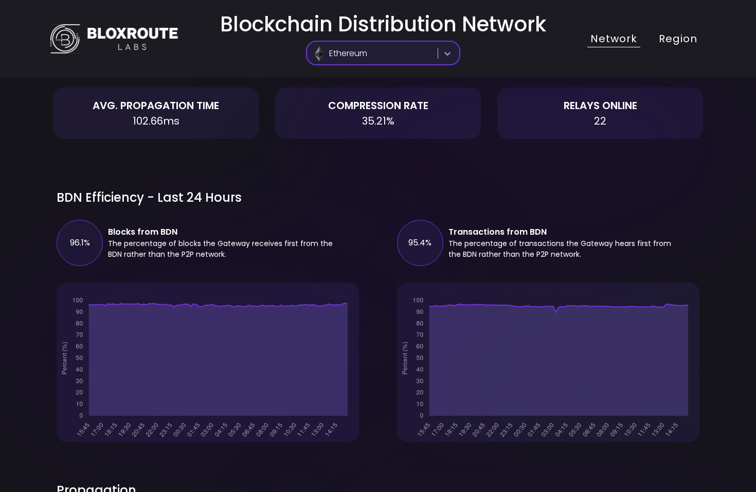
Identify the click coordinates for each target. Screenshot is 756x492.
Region (678, 38)
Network (613, 38)
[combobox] (316, 53)
